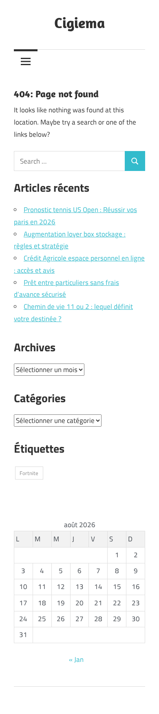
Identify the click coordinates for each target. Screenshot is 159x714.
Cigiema (79, 22)
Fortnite (29, 473)
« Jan (76, 659)
